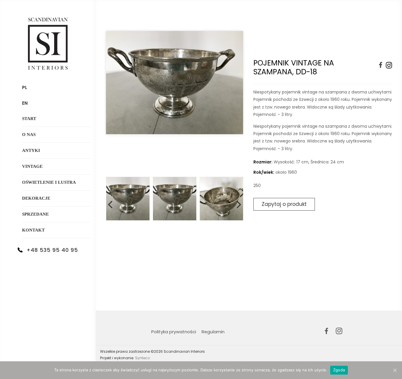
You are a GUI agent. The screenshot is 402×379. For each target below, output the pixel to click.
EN (25, 103)
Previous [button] (110, 203)
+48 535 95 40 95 (52, 250)
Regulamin (213, 332)
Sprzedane (35, 214)
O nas (29, 134)
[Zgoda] (395, 370)
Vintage (32, 166)
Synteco (142, 357)
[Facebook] (380, 65)
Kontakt (33, 230)
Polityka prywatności (173, 332)
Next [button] (239, 203)
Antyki (31, 150)
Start (29, 118)
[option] (174, 102)
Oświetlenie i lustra (49, 182)
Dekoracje (36, 198)
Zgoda (339, 369)
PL (24, 87)
